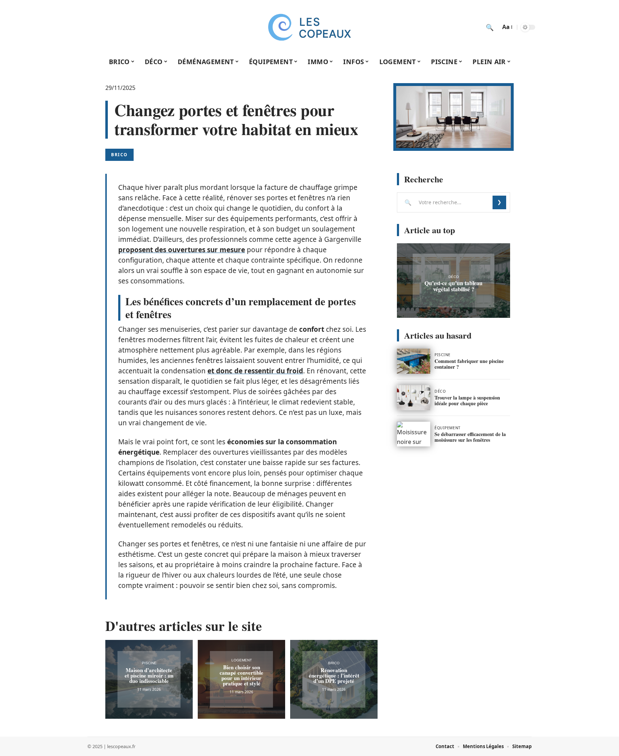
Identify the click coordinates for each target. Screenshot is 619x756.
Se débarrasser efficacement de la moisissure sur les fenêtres (470, 437)
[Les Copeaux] (309, 27)
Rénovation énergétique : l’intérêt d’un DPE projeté (334, 675)
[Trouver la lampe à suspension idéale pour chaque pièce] (413, 397)
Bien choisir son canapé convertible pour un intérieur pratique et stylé (241, 675)
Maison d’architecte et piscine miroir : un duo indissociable (149, 675)
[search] (490, 27)
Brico (119, 155)
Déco (453, 277)
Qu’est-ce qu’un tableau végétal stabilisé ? (453, 286)
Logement (241, 660)
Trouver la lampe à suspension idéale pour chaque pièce (467, 400)
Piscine (149, 663)
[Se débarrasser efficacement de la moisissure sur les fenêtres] (413, 434)
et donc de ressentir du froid (255, 370)
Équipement (448, 428)
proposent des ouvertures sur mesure (181, 249)
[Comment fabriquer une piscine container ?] (413, 361)
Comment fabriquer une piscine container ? (469, 363)
